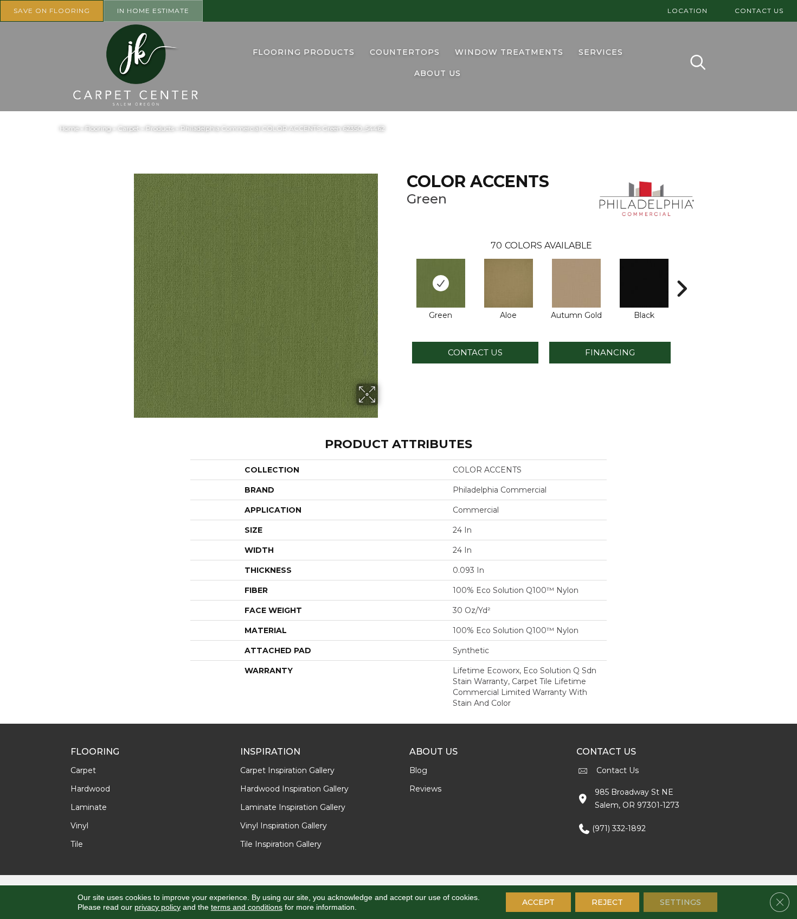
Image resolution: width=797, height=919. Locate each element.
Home (69, 128)
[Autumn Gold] (576, 283)
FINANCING (610, 352)
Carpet (128, 128)
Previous (401, 272)
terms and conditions (246, 907)
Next (681, 272)
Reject (607, 902)
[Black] (644, 283)
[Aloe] (508, 283)
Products (160, 128)
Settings (680, 902)
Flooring (98, 128)
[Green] (441, 283)
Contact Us (475, 352)
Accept (538, 902)
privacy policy (157, 907)
